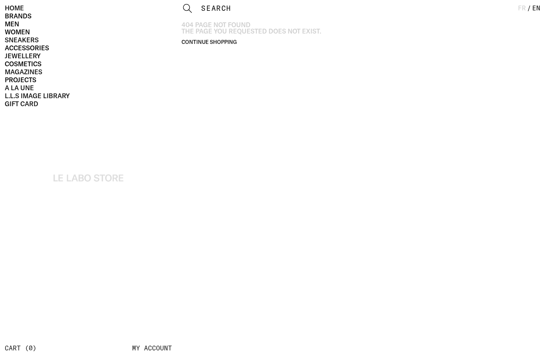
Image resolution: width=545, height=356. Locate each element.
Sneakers (22, 40)
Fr (522, 8)
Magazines (23, 72)
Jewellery (23, 56)
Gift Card (21, 104)
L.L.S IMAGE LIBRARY (37, 96)
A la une (19, 88)
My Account (152, 348)
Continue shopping (209, 42)
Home (14, 8)
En (536, 8)
